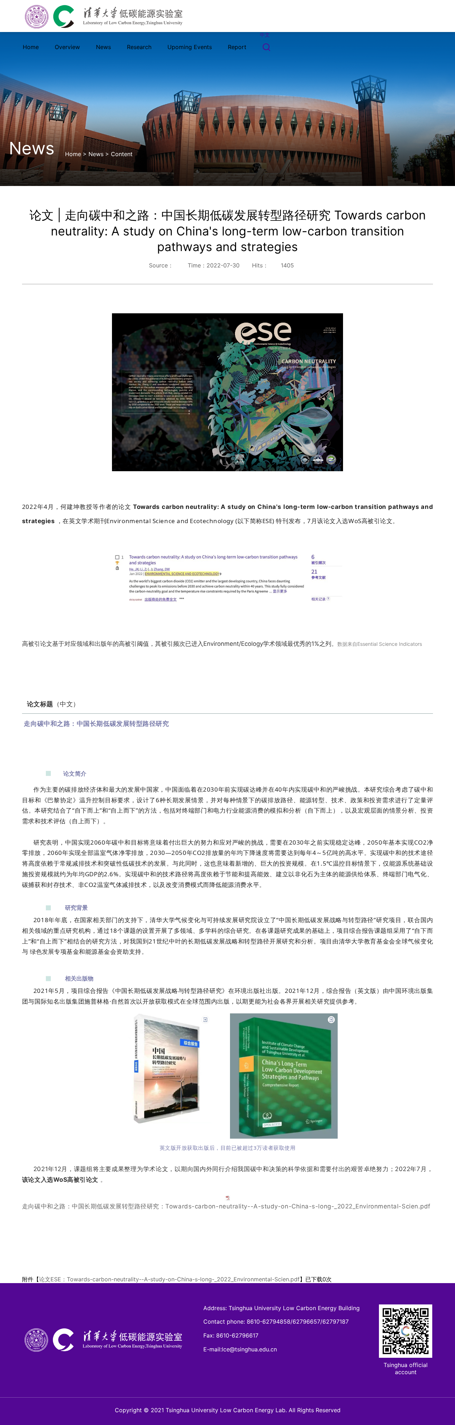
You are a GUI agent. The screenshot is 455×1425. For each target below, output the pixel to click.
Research (139, 46)
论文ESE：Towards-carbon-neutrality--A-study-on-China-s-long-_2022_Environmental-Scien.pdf (169, 1279)
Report (237, 46)
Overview (67, 46)
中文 (265, 35)
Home (31, 46)
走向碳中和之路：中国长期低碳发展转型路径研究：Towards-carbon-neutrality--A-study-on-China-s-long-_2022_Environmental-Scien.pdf (226, 1206)
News (103, 46)
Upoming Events (189, 46)
